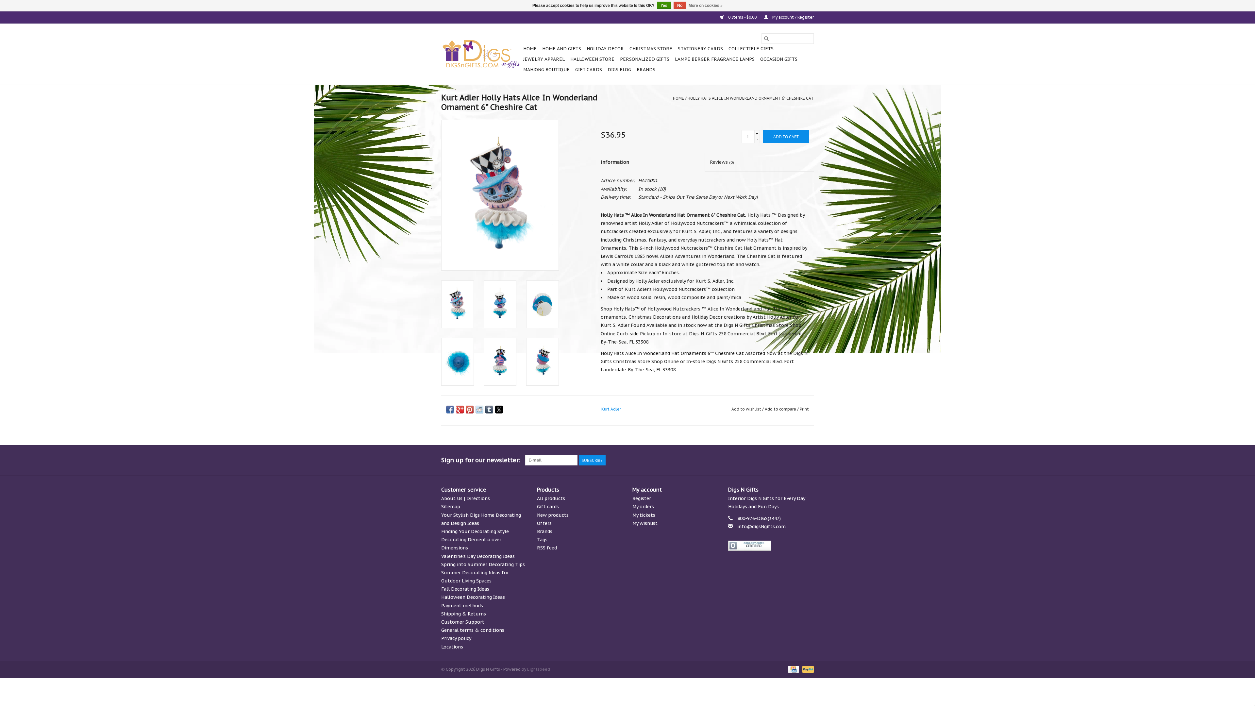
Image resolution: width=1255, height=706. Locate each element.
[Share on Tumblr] (489, 409)
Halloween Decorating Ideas (473, 597)
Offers (544, 523)
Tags (542, 540)
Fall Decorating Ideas (465, 589)
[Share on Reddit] (479, 409)
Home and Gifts (561, 49)
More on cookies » (706, 5)
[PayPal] (807, 668)
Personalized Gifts (644, 59)
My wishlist (645, 523)
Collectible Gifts (751, 49)
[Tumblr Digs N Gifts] (797, 460)
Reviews (722, 162)
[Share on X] (499, 409)
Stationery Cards (700, 49)
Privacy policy (456, 638)
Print (804, 409)
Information (615, 162)
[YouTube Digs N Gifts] (785, 460)
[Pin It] (470, 409)
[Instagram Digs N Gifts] (808, 460)
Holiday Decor (605, 49)
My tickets (643, 515)
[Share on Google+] (460, 409)
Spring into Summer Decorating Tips (483, 564)
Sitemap (450, 507)
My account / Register (792, 17)
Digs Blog (619, 70)
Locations (452, 647)
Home (530, 49)
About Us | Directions (465, 498)
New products (553, 515)
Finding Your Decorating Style (475, 531)
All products (551, 498)
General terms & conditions (472, 630)
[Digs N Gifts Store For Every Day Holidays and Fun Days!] (481, 54)
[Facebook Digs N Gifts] (738, 460)
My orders (643, 507)
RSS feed (547, 548)
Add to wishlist (746, 409)
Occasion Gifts (778, 59)
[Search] (766, 38)
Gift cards (588, 70)
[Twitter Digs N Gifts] (750, 460)
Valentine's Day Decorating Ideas (478, 556)
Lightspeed (538, 669)
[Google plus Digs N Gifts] (761, 460)
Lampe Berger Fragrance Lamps (715, 59)
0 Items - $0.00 (742, 17)
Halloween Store (592, 59)
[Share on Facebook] (450, 409)
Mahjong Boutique (546, 70)
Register (641, 498)
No (679, 5)
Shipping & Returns (463, 614)
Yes (664, 5)
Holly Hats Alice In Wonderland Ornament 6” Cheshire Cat (751, 98)
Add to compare (781, 409)
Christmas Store (650, 49)
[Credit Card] (793, 668)
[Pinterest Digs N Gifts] (773, 460)
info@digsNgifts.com (761, 527)
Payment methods (462, 606)
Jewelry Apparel (544, 59)
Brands (646, 70)
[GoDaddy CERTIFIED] (771, 546)
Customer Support (462, 622)
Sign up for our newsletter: (480, 460)
